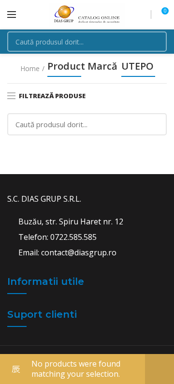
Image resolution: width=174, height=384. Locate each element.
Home (30, 68)
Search (154, 41)
